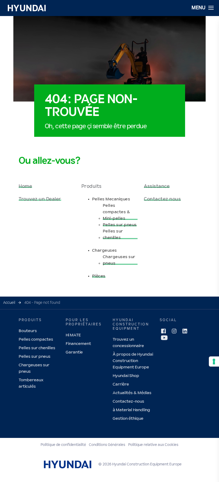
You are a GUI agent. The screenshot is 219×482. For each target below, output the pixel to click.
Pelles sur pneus (120, 225)
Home (25, 186)
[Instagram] (174, 331)
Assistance (157, 186)
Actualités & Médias (132, 393)
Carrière (121, 384)
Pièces (98, 276)
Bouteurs (28, 331)
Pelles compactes (36, 339)
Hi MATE (73, 335)
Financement (78, 343)
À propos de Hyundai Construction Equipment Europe (133, 361)
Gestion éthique (128, 418)
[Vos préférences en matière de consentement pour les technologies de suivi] (214, 361)
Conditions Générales (107, 445)
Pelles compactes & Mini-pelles (116, 212)
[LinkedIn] (184, 331)
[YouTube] (164, 337)
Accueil (9, 303)
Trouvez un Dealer (40, 199)
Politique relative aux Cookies (153, 445)
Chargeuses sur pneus (119, 260)
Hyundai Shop (126, 376)
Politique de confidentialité (63, 445)
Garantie (74, 352)
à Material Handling (131, 410)
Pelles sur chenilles (113, 234)
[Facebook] (163, 331)
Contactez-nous (128, 401)
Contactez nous (162, 199)
